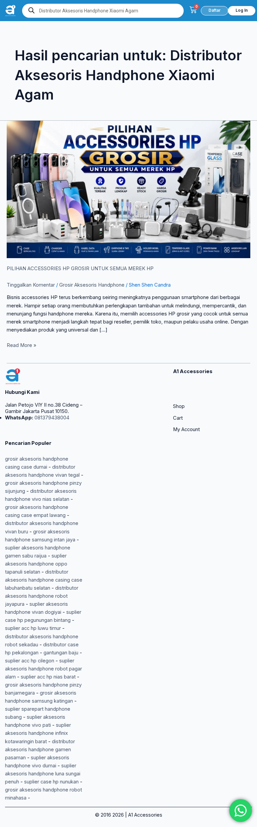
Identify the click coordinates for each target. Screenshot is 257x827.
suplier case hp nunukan (51, 782)
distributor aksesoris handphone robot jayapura (41, 596)
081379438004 (51, 418)
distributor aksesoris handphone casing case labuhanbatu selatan (43, 580)
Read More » (21, 344)
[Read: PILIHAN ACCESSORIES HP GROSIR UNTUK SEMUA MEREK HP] (128, 189)
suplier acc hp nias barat (48, 677)
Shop (179, 406)
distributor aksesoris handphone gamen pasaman (40, 750)
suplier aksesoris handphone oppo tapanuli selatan (36, 564)
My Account (186, 429)
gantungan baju (61, 653)
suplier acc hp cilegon (29, 661)
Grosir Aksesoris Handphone (91, 285)
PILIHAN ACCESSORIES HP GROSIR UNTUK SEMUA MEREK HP (80, 268)
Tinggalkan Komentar (31, 285)
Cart (178, 418)
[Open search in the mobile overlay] (103, 11)
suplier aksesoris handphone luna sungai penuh (42, 774)
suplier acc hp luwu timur (33, 628)
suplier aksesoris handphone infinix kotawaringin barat (38, 733)
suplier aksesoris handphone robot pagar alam (43, 669)
